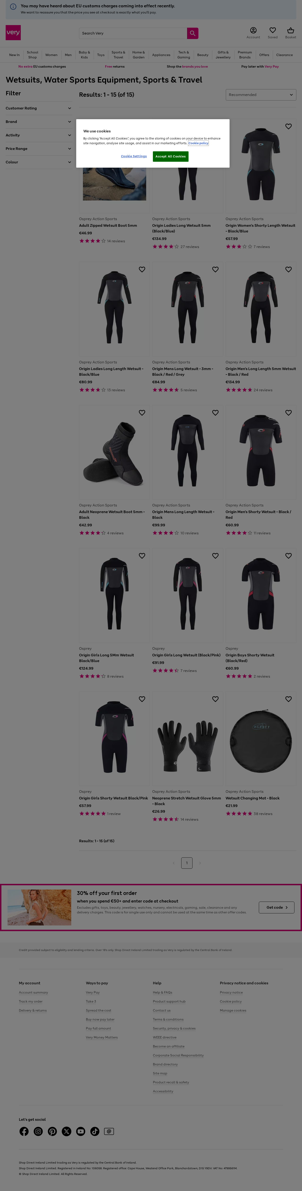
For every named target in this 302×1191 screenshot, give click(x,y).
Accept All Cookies (170, 156)
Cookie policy (198, 143)
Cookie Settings (134, 156)
